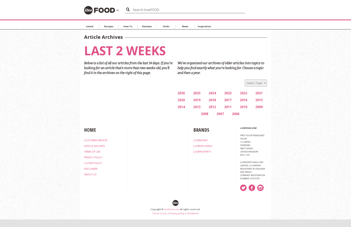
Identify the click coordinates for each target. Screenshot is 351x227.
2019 (196, 100)
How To (128, 26)
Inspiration (204, 26)
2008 (204, 114)
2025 (196, 93)
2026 (181, 93)
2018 (212, 100)
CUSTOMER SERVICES (95, 140)
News (185, 26)
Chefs (166, 26)
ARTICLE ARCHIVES (94, 146)
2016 (243, 100)
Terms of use (159, 213)
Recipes (108, 26)
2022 (243, 93)
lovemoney (200, 140)
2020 (181, 100)
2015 (259, 100)
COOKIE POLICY (93, 163)
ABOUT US (90, 174)
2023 (228, 93)
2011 (228, 107)
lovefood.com (171, 209)
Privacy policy (176, 213)
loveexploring (202, 146)
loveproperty (202, 151)
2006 (235, 114)
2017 (228, 100)
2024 (212, 93)
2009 (259, 107)
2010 (243, 107)
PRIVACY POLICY (93, 157)
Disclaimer (193, 213)
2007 (220, 114)
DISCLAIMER (91, 169)
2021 (259, 93)
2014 (181, 107)
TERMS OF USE (92, 151)
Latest (89, 26)
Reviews (147, 26)
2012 (212, 107)
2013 (196, 107)
